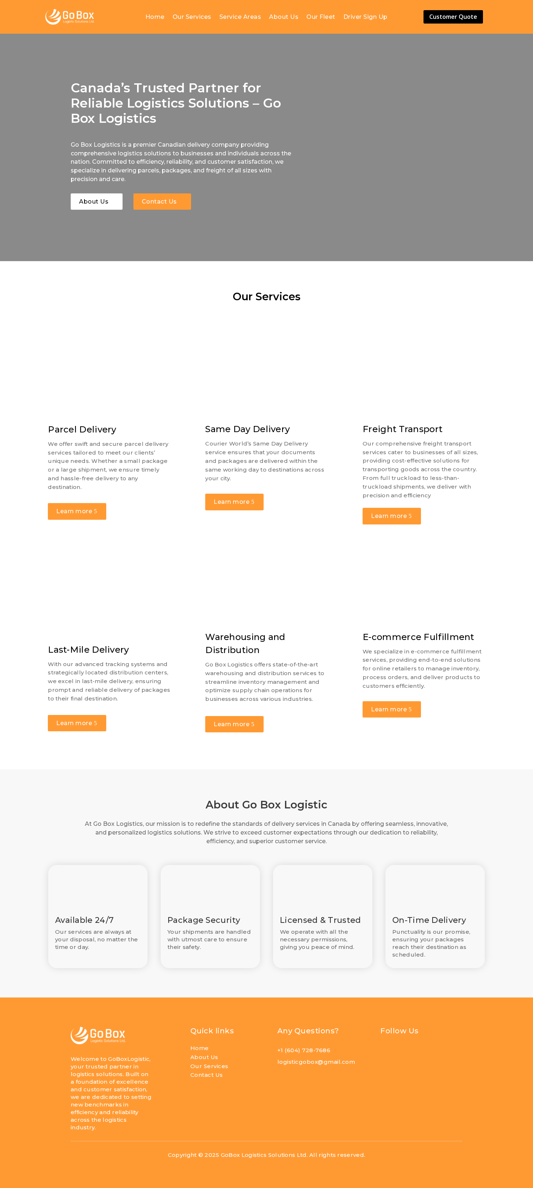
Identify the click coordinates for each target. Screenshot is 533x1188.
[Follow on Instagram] (420, 1053)
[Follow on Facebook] (387, 1053)
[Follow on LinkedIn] (404, 1053)
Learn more (74, 511)
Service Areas (240, 17)
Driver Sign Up (365, 17)
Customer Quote (453, 17)
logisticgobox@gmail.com (316, 1061)
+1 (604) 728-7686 (304, 1050)
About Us (283, 17)
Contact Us (159, 201)
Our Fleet (320, 17)
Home (155, 17)
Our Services (192, 17)
